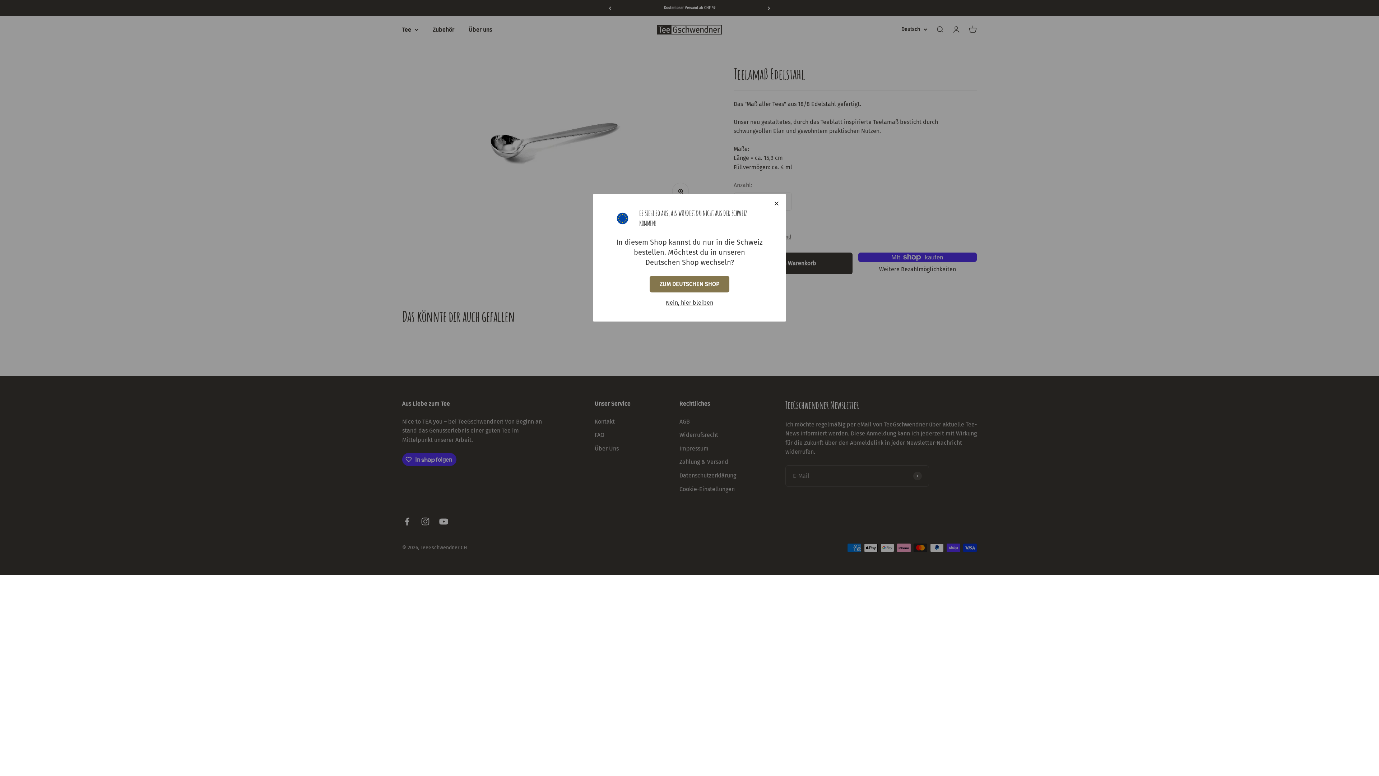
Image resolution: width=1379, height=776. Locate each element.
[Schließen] (776, 203)
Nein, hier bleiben (689, 302)
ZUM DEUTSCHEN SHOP (689, 284)
